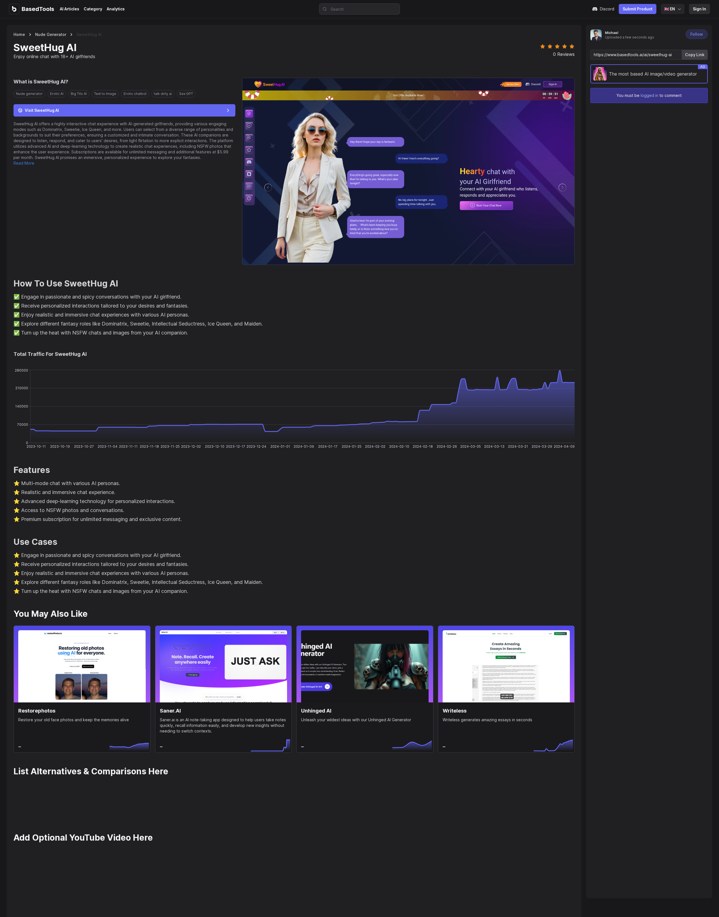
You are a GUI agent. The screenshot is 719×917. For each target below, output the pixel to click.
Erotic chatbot (135, 94)
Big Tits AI (79, 94)
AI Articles (69, 8)
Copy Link (694, 54)
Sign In (699, 8)
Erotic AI (56, 94)
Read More (23, 163)
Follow (696, 34)
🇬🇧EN (669, 8)
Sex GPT (186, 94)
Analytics (116, 8)
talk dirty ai (163, 94)
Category (93, 8)
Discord (607, 8)
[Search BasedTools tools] (323, 9)
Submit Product (637, 8)
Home (19, 34)
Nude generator (50, 34)
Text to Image (105, 94)
